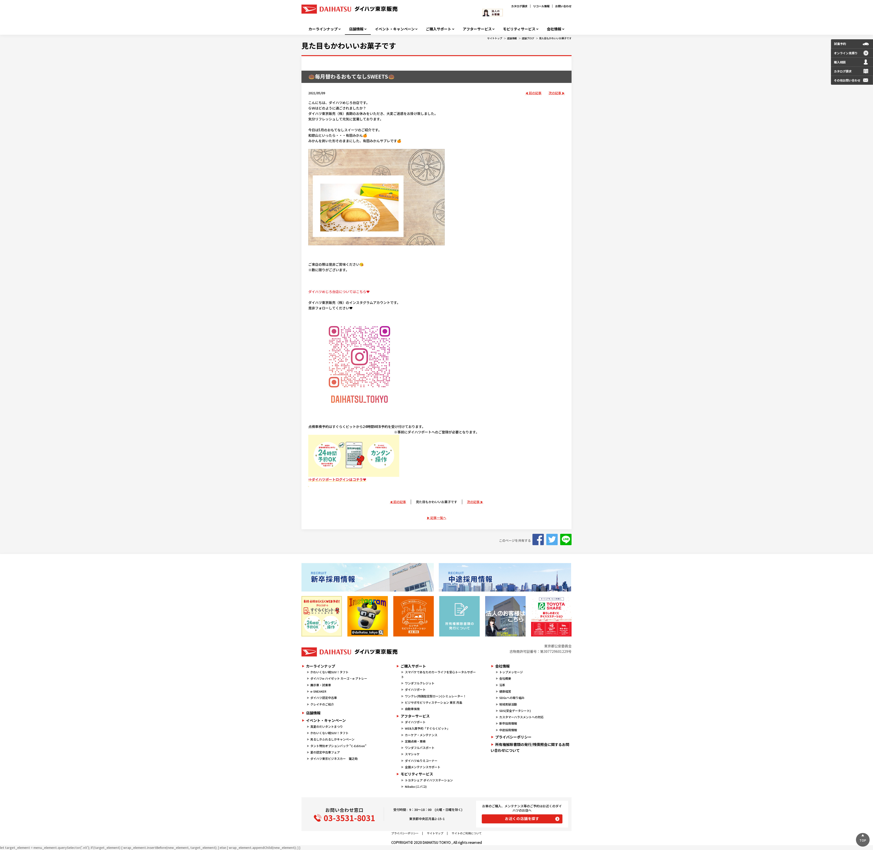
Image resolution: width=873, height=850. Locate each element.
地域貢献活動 (508, 704)
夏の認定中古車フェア (325, 752)
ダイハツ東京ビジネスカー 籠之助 (334, 758)
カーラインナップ (323, 29)
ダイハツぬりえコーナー (421, 760)
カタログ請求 (519, 6)
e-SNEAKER (318, 691)
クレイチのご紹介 (322, 704)
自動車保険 (412, 709)
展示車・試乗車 (320, 685)
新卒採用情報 (508, 723)
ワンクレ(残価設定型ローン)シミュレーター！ (435, 696)
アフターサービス (477, 29)
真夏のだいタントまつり (326, 726)
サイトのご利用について (467, 833)
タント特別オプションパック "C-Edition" (338, 746)
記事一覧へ (438, 517)
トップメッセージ (511, 672)
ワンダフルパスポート (419, 748)
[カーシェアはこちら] (551, 616)
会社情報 (554, 29)
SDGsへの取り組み (511, 698)
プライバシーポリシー (513, 737)
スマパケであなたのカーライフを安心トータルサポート (438, 674)
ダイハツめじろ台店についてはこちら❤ (339, 291)
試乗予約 (840, 44)
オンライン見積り (846, 53)
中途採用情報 (508, 730)
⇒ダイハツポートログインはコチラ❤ (337, 479)
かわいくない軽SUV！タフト (329, 672)
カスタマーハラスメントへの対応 (521, 717)
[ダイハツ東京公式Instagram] (367, 616)
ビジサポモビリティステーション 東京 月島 (433, 702)
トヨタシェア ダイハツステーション (429, 780)
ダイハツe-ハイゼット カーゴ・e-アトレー (338, 678)
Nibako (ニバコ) (416, 786)
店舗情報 (356, 29)
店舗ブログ (528, 38)
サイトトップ (494, 38)
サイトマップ (435, 833)
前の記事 (535, 93)
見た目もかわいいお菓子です (555, 38)
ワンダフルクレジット (419, 683)
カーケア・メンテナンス (421, 735)
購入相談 (840, 62)
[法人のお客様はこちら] (505, 616)
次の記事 (555, 93)
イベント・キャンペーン (395, 29)
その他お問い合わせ (847, 80)
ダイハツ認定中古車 (323, 698)
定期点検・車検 (415, 741)
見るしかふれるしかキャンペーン (332, 739)
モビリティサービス (519, 29)
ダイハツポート (415, 689)
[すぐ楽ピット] (321, 616)
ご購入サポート (438, 29)
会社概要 (505, 678)
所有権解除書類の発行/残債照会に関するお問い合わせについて (530, 747)
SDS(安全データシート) (515, 710)
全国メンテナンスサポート (422, 767)
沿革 (502, 685)
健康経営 (505, 691)
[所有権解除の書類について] (459, 616)
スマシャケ (412, 754)
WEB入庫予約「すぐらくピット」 (427, 728)
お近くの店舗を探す (522, 818)
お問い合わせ (563, 6)
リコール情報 (541, 6)
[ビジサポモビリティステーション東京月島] (413, 616)
